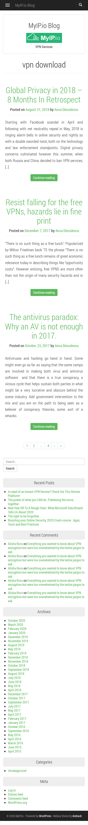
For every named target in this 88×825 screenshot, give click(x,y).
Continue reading (44, 177)
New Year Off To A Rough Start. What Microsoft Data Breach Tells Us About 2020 (45, 510)
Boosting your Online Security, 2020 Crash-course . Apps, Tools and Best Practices (44, 522)
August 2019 (16, 645)
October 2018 (16, 665)
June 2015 (14, 747)
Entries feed (15, 794)
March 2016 (15, 743)
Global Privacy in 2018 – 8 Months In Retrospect (44, 94)
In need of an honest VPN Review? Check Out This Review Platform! (44, 493)
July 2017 (14, 706)
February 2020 (17, 628)
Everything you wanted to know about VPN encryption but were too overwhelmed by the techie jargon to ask (46, 547)
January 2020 (16, 633)
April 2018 (14, 690)
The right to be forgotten (23, 516)
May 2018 (14, 686)
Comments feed (18, 798)
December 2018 (18, 657)
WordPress (45, 816)
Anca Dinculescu (66, 109)
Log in (12, 790)
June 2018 (14, 682)
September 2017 (18, 702)
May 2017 (14, 710)
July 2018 (14, 677)
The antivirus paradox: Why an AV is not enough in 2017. (44, 326)
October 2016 (16, 727)
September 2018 (18, 669)
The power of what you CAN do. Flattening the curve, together (41, 502)
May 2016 (14, 735)
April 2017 (14, 714)
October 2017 (16, 698)
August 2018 (16, 673)
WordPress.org (17, 802)
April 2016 (14, 739)
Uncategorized (17, 770)
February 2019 (17, 653)
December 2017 (18, 694)
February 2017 (17, 718)
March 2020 (15, 624)
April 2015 (14, 751)
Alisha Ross (15, 543)
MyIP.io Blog (25, 5)
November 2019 (18, 641)
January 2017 (16, 722)
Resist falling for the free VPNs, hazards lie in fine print (44, 211)
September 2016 (18, 731)
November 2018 (18, 661)
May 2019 (14, 649)
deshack (77, 816)
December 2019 (18, 637)
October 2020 (16, 620)
